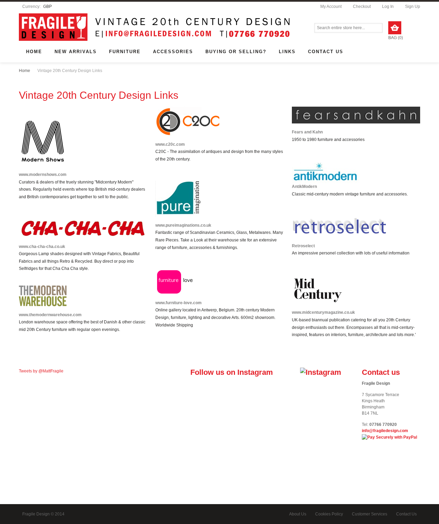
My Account (331, 6)
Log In (388, 6)
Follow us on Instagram (231, 372)
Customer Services (369, 514)
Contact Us (406, 514)
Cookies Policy (329, 514)
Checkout (362, 6)
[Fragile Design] (219, 28)
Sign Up (412, 6)
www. (297, 312)
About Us (297, 514)
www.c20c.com (170, 144)
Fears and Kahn (307, 132)
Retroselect (303, 245)
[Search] (378, 28)
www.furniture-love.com (178, 302)
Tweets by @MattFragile (41, 371)
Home (24, 70)
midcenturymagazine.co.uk (328, 312)
